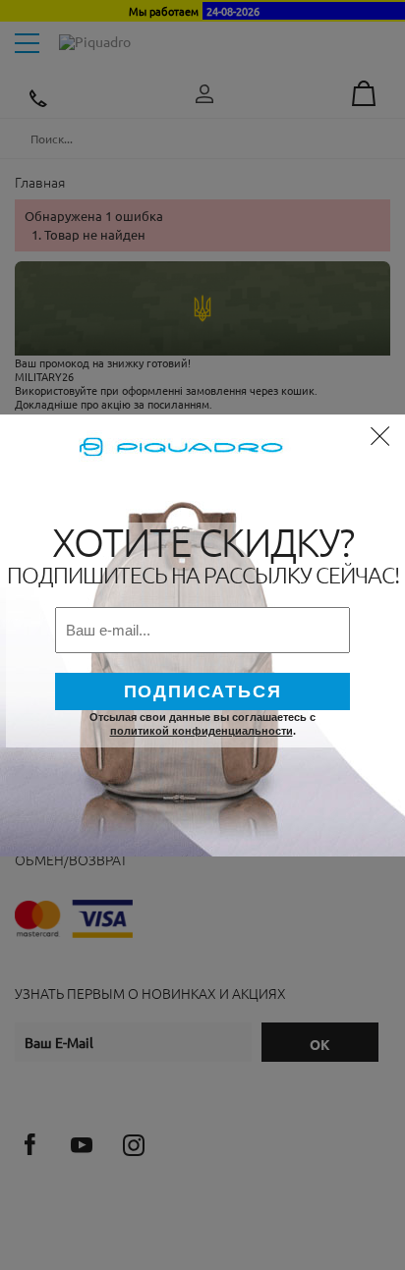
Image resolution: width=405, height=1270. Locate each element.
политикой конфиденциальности (201, 731)
